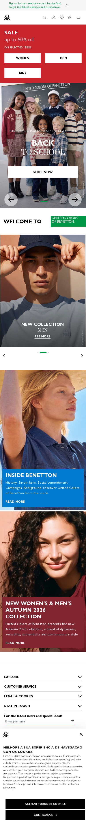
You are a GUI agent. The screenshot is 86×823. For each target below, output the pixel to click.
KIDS (22, 73)
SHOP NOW (43, 172)
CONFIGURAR (43, 814)
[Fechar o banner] (81, 734)
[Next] (66, 5)
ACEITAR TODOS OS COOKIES (45, 803)
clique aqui (9, 787)
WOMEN (22, 58)
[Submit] (72, 720)
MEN (63, 58)
